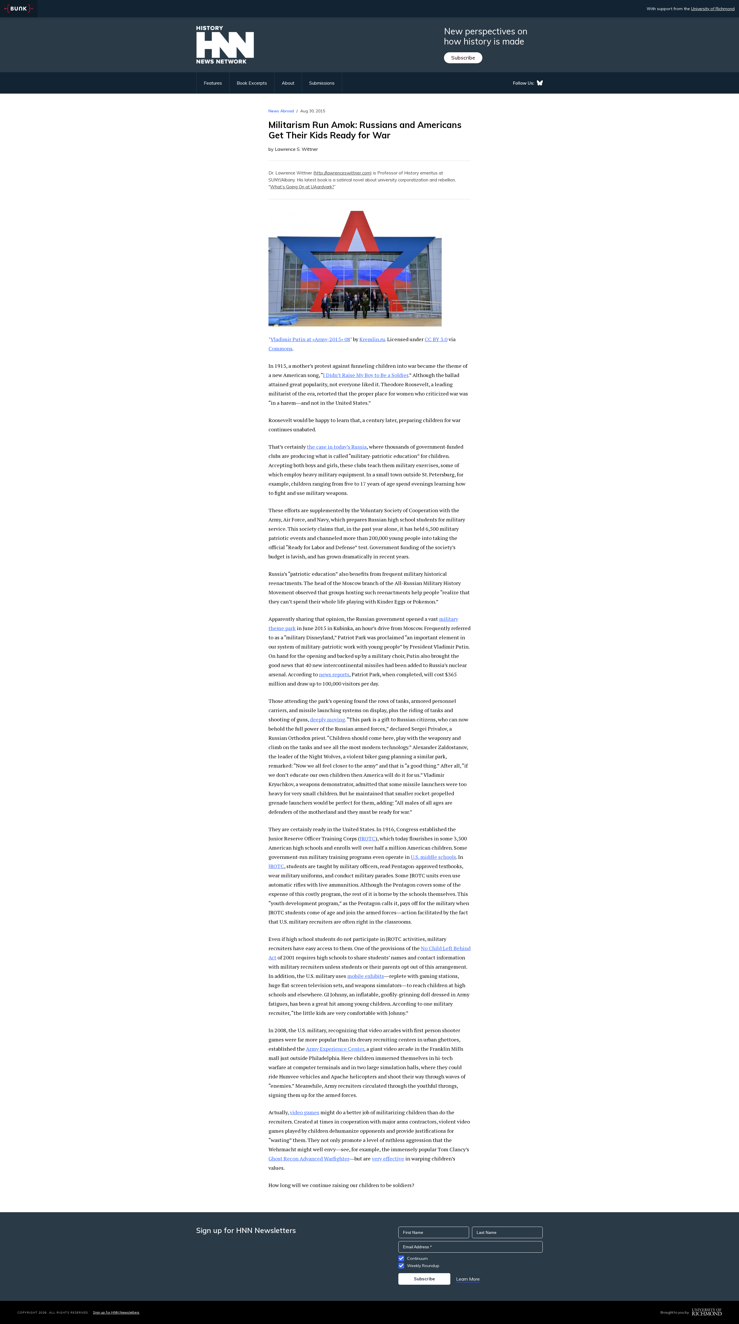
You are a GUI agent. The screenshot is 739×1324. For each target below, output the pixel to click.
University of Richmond (713, 8)
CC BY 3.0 (436, 339)
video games (304, 1112)
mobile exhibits (365, 975)
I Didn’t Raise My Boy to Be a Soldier (365, 375)
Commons (280, 348)
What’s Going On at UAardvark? (302, 187)
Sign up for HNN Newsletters (116, 1312)
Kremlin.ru (372, 339)
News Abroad (281, 111)
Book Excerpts (252, 83)
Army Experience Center (335, 1048)
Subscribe (463, 57)
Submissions (322, 83)
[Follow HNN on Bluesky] (540, 83)
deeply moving (327, 719)
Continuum (417, 1258)
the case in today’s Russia (337, 446)
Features (213, 83)
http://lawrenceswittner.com (342, 173)
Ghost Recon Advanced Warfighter (308, 1158)
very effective (388, 1158)
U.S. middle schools (433, 856)
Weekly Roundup (423, 1265)
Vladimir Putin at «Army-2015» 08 (310, 339)
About (288, 83)
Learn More (468, 1279)
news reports (334, 674)
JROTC (367, 838)
